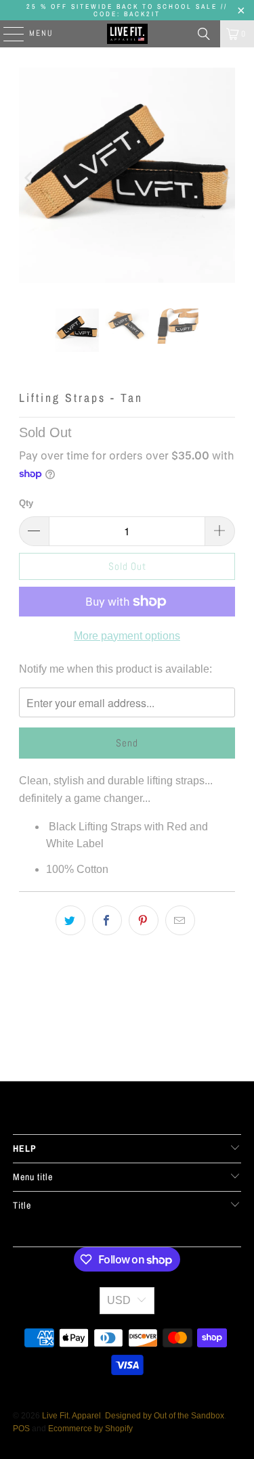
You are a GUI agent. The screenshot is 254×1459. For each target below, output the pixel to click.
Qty (26, 503)
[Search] (204, 33)
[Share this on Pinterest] (143, 920)
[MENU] (7, 33)
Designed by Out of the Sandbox (164, 1415)
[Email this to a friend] (180, 920)
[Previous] (29, 178)
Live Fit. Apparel (71, 1415)
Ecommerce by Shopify (90, 1428)
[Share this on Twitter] (70, 920)
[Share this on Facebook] (107, 920)
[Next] (225, 178)
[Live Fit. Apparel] (127, 33)
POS (21, 1428)
